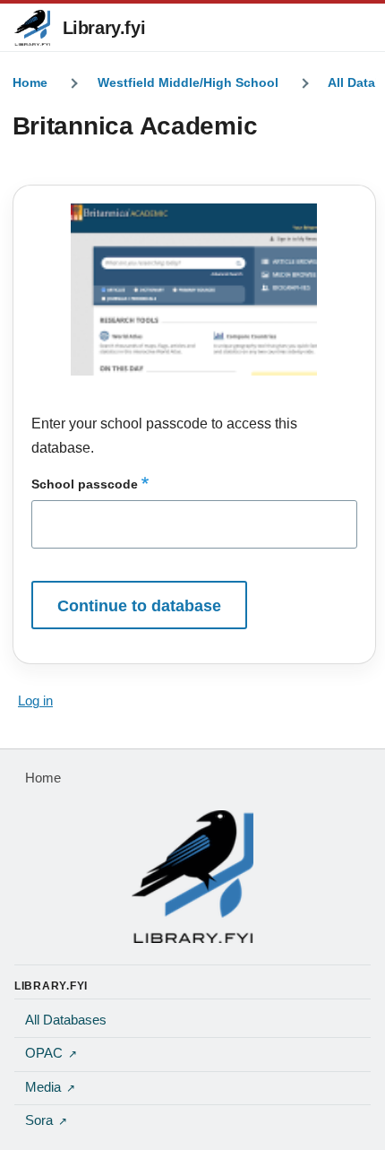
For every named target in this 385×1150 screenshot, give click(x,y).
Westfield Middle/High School (188, 82)
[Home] (192, 877)
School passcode (84, 484)
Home (30, 82)
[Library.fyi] (32, 28)
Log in (35, 701)
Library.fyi (104, 28)
